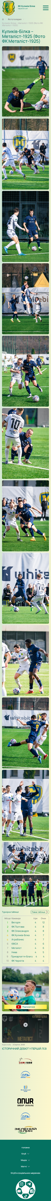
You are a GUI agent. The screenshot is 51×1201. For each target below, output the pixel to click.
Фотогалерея (14, 19)
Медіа (24, 1160)
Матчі (24, 1166)
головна (25, 1147)
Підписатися (28, 1006)
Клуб (23, 1153)
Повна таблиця (38, 912)
